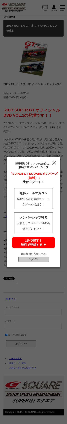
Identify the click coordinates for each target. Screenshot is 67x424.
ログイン (33, 259)
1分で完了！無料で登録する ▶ (33, 242)
